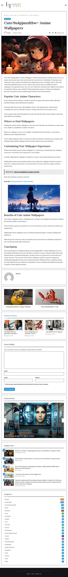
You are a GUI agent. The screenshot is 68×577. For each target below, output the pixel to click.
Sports (7, 555)
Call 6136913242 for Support (54, 332)
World (7, 499)
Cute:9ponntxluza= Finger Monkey (22, 181)
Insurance (8, 550)
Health (7, 519)
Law (6, 522)
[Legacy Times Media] (13, 5)
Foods (7, 536)
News (6, 508)
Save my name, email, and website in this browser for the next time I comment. (26, 384)
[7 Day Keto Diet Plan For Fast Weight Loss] (9, 475)
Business (7, 510)
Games (7, 539)
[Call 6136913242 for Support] (55, 325)
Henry (9, 32)
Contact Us (38, 574)
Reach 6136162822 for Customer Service (31, 332)
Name (6, 371)
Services (7, 524)
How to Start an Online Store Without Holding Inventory (30, 436)
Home (7, 15)
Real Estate (8, 530)
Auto (6, 553)
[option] (37, 420)
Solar (6, 561)
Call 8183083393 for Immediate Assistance (10, 332)
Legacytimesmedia (10, 505)
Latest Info (13, 15)
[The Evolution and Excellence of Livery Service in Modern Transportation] (9, 461)
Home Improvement (11, 533)
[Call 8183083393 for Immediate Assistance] (13, 325)
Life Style (7, 516)
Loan (6, 558)
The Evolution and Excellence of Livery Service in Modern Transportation (37, 458)
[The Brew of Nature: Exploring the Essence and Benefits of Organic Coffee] (9, 453)
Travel (7, 527)
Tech (6, 513)
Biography (8, 544)
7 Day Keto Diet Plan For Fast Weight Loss (28, 474)
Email (6, 377)
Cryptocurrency (9, 547)
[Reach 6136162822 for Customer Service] (34, 325)
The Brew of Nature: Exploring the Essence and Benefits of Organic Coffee (37, 451)
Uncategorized (9, 541)
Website (37, 377)
